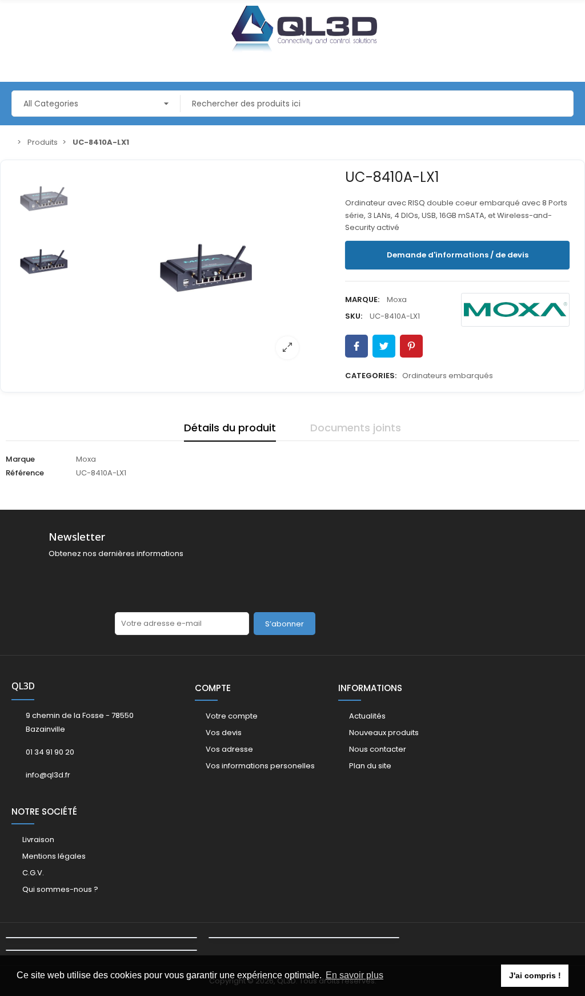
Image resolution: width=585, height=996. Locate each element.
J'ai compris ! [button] (535, 975)
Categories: (370, 375)
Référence (25, 472)
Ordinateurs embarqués (447, 375)
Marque (20, 459)
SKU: (353, 316)
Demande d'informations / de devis (457, 254)
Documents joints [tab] (355, 427)
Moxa (397, 299)
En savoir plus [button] (354, 975)
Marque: (362, 299)
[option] (206, 266)
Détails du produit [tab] (230, 427)
